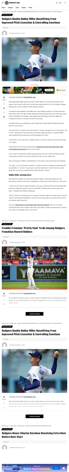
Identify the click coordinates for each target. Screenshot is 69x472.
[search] (56, 2)
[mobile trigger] (3, 3)
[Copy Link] (4, 112)
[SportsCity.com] (12, 3)
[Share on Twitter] (4, 108)
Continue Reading (34, 314)
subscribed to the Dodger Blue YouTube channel (32, 205)
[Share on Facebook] (4, 104)
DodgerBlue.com (30, 97)
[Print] (4, 117)
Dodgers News (7, 14)
